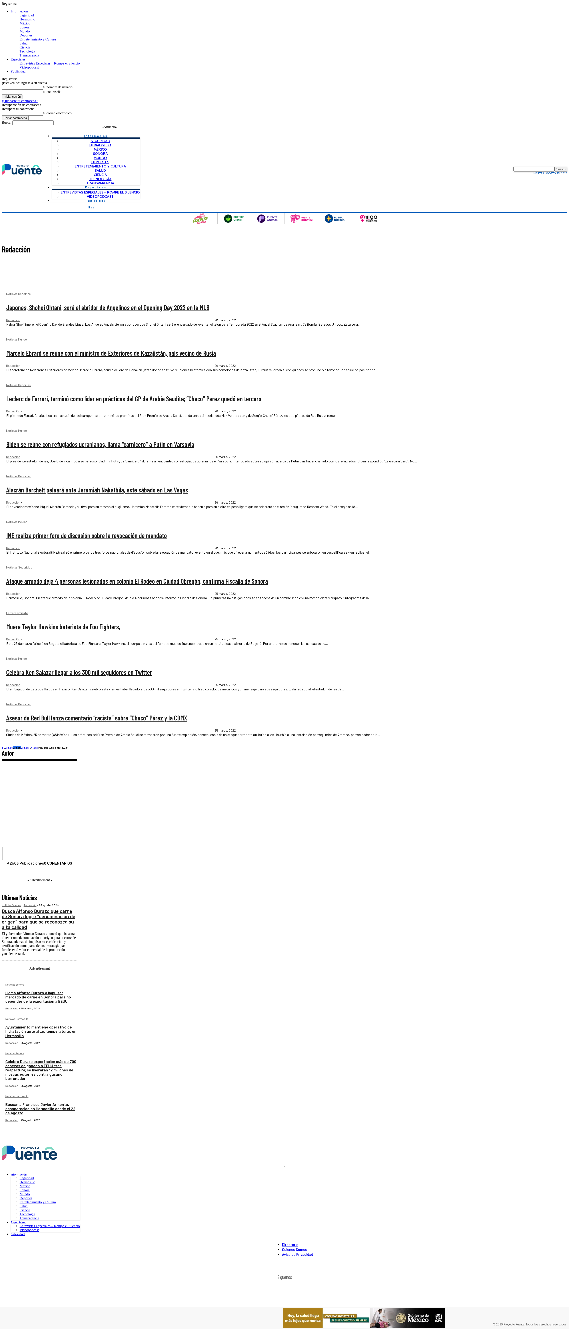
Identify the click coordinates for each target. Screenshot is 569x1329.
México (25, 23)
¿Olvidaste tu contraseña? (20, 101)
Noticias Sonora (11, 905)
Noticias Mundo (16, 339)
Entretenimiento (17, 613)
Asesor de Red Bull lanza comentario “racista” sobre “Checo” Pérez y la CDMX (96, 718)
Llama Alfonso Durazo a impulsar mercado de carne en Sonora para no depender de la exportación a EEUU (38, 997)
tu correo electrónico (57, 113)
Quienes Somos (294, 1249)
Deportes (26, 35)
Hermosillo (27, 19)
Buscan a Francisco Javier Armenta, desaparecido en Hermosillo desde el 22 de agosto (40, 1109)
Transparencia (29, 55)
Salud (24, 43)
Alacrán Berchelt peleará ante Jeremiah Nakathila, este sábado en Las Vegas (97, 490)
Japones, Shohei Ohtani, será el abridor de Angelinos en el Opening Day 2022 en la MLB (107, 307)
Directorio (290, 1244)
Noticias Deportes (18, 294)
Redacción (13, 320)
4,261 (34, 747)
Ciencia (25, 47)
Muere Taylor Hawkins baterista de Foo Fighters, (63, 627)
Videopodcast (29, 67)
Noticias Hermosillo (16, 1019)
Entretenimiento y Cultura (38, 39)
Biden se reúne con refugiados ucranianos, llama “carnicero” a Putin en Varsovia (100, 444)
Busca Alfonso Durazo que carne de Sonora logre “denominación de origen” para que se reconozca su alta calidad (38, 919)
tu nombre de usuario (57, 87)
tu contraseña (52, 92)
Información (19, 11)
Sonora (25, 27)
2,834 (9, 747)
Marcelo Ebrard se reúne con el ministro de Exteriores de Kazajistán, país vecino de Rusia (111, 353)
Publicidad (18, 71)
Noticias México (16, 522)
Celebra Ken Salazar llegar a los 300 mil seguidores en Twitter (79, 672)
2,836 (25, 747)
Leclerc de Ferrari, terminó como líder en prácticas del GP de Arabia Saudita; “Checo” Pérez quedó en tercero (133, 399)
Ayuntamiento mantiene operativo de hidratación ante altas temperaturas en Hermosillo (40, 1031)
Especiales (18, 59)
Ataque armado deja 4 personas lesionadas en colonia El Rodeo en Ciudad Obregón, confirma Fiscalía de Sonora (137, 581)
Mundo (25, 31)
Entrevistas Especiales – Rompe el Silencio (50, 63)
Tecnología (27, 51)
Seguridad (27, 15)
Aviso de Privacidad (297, 1254)
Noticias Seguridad (19, 567)
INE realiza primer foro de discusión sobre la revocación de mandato (86, 535)
